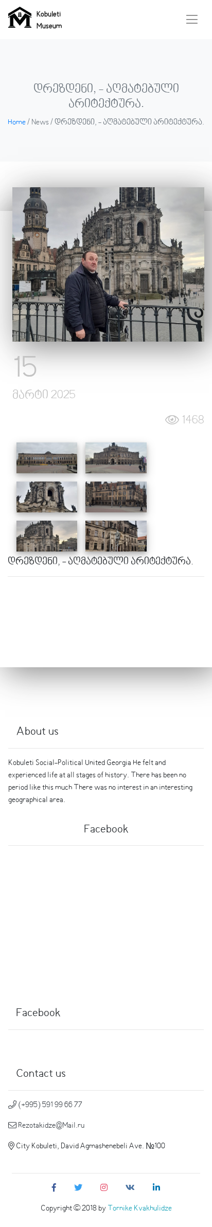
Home (17, 122)
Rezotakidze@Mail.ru (50, 1126)
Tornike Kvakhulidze (140, 1208)
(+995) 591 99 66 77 (49, 1105)
